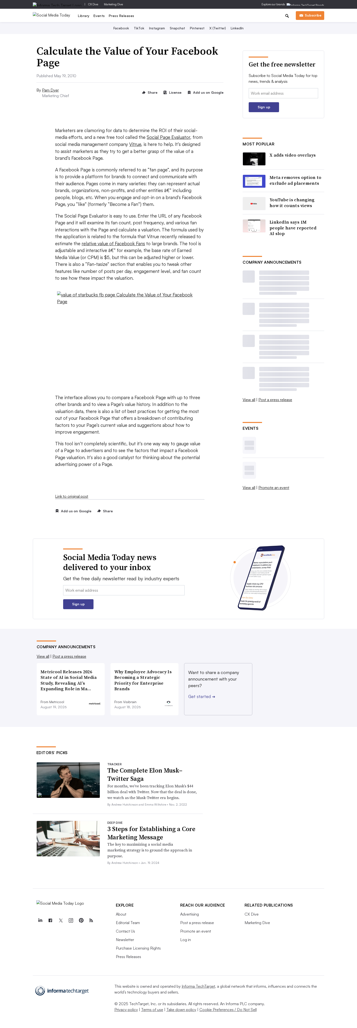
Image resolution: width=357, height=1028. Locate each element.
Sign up (264, 107)
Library (84, 16)
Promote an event (273, 487)
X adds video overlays (293, 155)
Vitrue (135, 144)
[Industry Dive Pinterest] (81, 920)
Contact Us (125, 931)
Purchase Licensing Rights (138, 948)
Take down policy (181, 1009)
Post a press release (275, 399)
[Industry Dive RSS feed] (91, 920)
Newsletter (125, 939)
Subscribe (313, 15)
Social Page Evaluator (168, 137)
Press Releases (121, 16)
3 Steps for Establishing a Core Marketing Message (151, 833)
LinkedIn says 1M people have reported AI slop (293, 227)
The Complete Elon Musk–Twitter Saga (144, 774)
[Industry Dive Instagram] (71, 920)
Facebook (121, 28)
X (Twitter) (217, 28)
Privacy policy (126, 1009)
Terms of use (152, 1009)
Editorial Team (128, 922)
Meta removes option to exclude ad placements (296, 180)
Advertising (189, 914)
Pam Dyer (50, 90)
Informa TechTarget (198, 986)
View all (249, 399)
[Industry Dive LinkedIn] (40, 920)
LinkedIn (237, 28)
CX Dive (93, 4)
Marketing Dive (113, 4)
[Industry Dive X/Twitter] (61, 920)
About (121, 914)
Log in (185, 939)
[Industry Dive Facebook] (50, 920)
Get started (201, 696)
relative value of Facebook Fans (113, 243)
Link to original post (71, 496)
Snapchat (177, 28)
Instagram (157, 28)
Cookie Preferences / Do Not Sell (228, 1009)
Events (99, 16)
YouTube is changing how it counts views (292, 202)
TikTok (139, 28)
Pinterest (197, 28)
